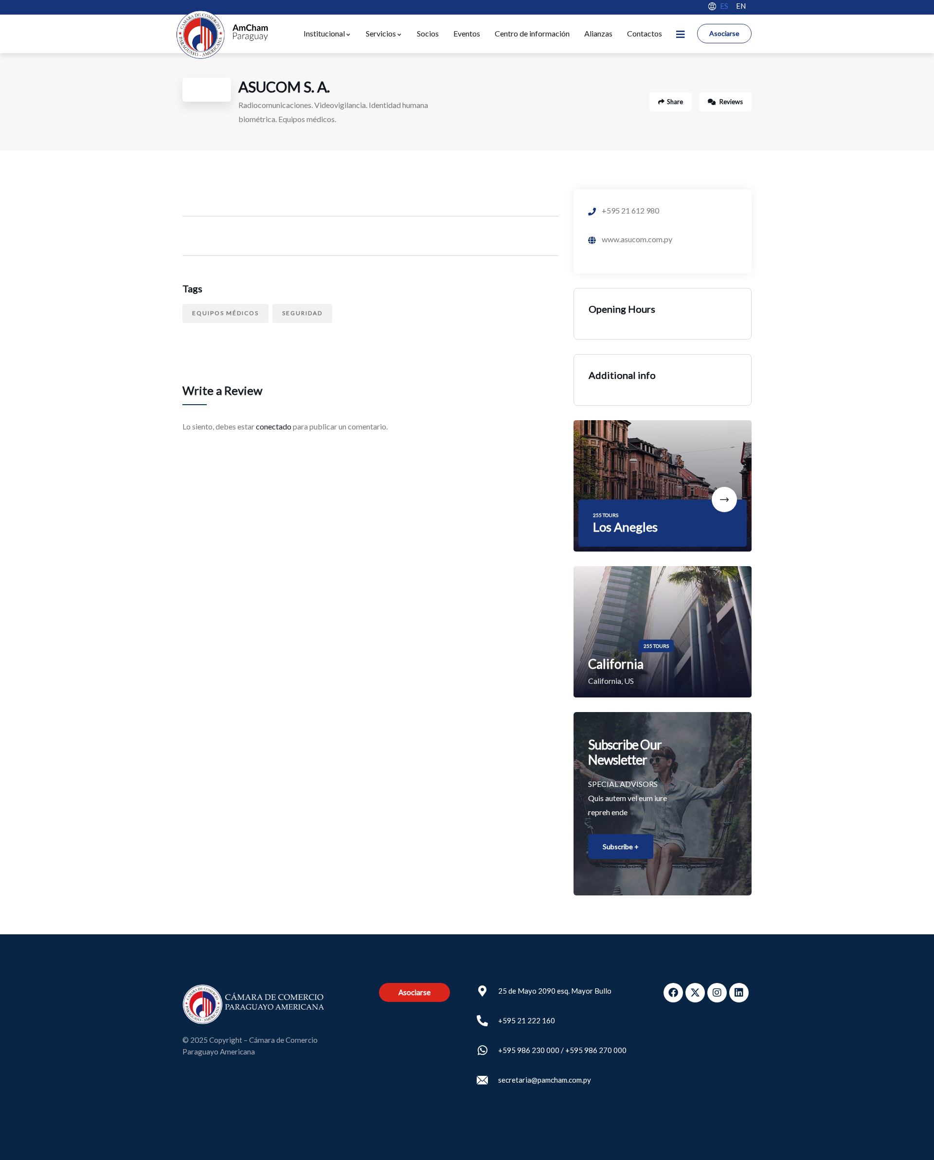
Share (675, 102)
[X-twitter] (695, 992)
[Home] (222, 34)
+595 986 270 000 (596, 1050)
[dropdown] (680, 34)
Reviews (730, 102)
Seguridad (302, 313)
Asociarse (724, 33)
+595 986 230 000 (528, 1050)
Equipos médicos (225, 313)
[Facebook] (673, 992)
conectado (273, 426)
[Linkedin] (739, 992)
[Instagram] (717, 992)
